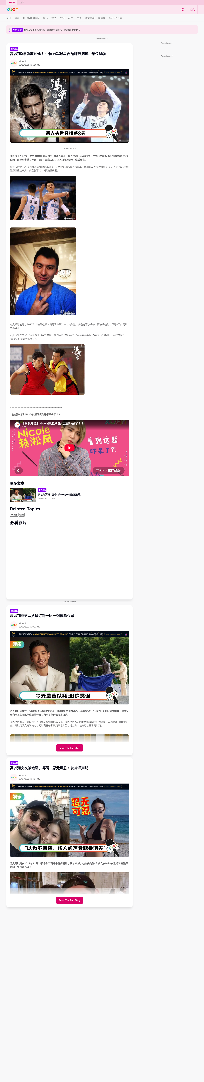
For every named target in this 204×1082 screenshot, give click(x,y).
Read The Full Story (70, 747)
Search (183, 9)
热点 (22, 2)
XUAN (12, 2)
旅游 (54, 17)
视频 (79, 17)
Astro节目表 (115, 17)
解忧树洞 (90, 17)
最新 (17, 17)
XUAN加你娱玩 (31, 17)
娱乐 (45, 17)
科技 (70, 17)
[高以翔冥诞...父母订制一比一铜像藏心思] (23, 495)
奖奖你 (101, 17)
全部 (8, 17)
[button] (9, 28)
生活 (62, 17)
